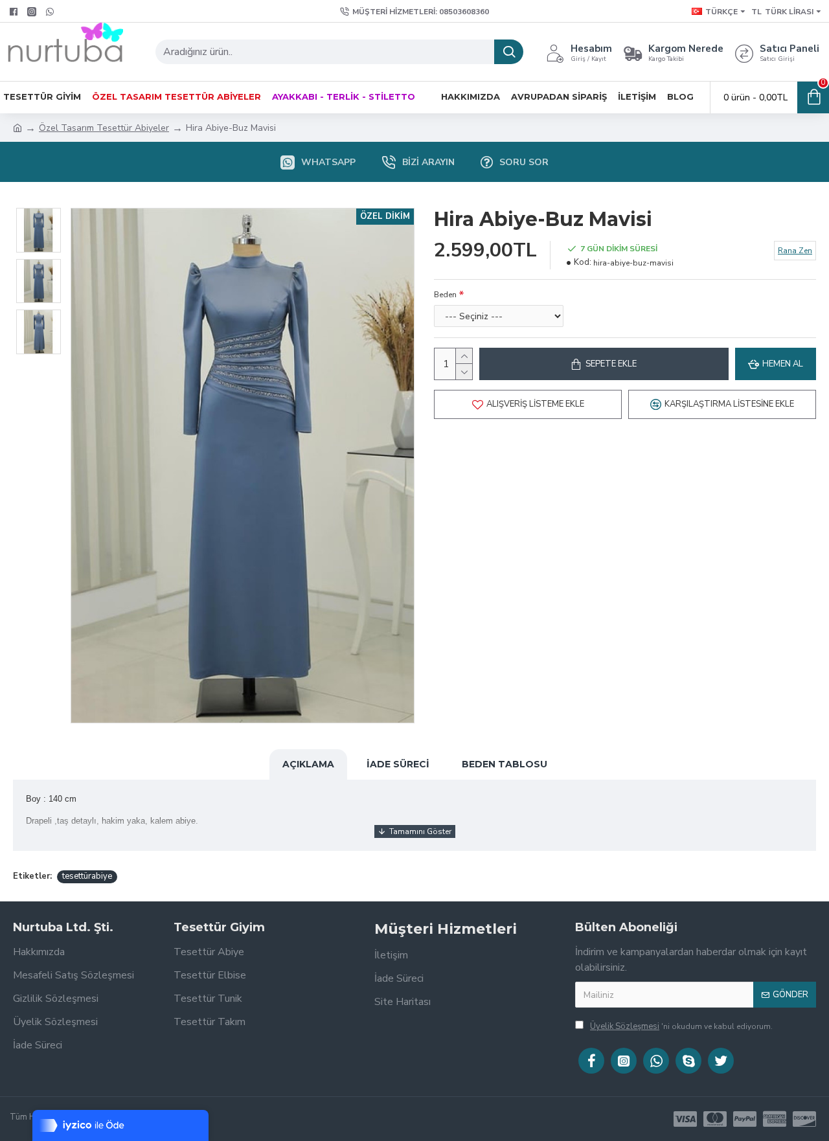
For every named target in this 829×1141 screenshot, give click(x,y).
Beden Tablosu (504, 764)
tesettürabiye (87, 876)
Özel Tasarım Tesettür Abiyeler (104, 128)
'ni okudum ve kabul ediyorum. (681, 1026)
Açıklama (308, 764)
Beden (445, 294)
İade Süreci (398, 764)
